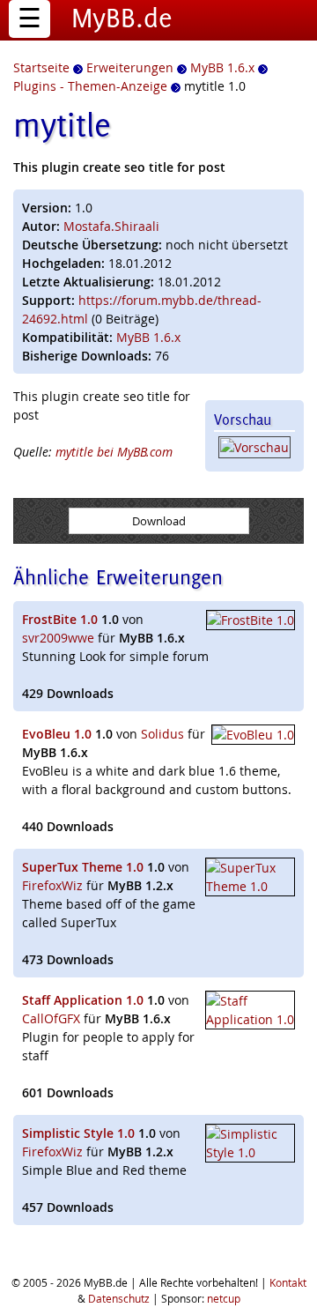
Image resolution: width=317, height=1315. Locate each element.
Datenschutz (119, 1298)
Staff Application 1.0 (83, 1000)
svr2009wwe (58, 637)
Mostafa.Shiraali (111, 226)
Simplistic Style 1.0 (78, 1133)
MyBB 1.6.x (148, 337)
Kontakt (287, 1282)
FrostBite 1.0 (60, 619)
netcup (223, 1298)
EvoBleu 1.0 (57, 733)
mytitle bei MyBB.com (114, 451)
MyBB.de (122, 17)
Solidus (162, 733)
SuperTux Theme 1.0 (83, 866)
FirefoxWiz (52, 885)
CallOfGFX (51, 1018)
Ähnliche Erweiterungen (118, 577)
